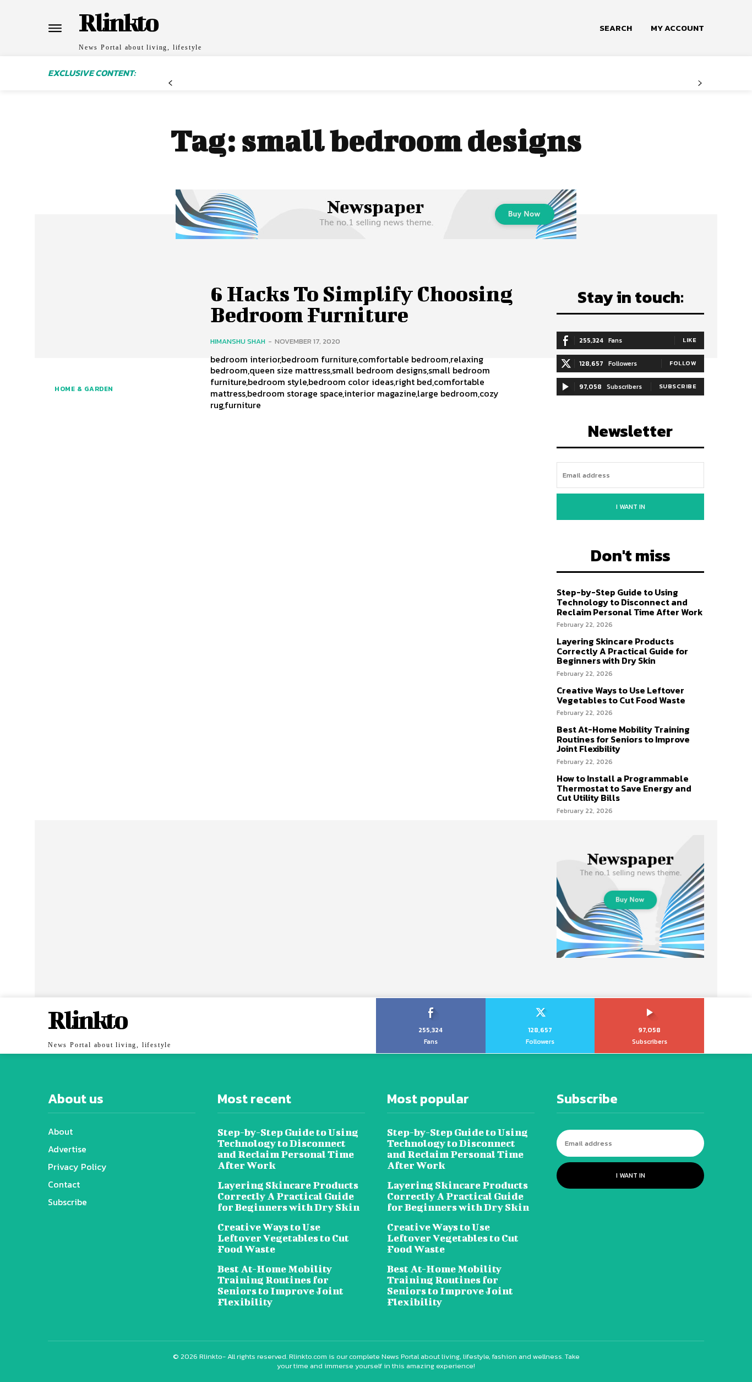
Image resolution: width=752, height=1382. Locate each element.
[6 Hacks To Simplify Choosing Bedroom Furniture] (121, 346)
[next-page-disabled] (700, 83)
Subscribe (678, 386)
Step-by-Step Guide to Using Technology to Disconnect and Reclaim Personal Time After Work (630, 602)
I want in (630, 507)
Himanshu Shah (237, 341)
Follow (682, 363)
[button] (616, 28)
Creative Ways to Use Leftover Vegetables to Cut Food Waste (621, 695)
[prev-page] (170, 83)
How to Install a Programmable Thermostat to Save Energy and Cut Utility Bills (624, 788)
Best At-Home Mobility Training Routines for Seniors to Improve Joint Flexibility (623, 739)
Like (689, 339)
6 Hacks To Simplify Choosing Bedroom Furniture (361, 304)
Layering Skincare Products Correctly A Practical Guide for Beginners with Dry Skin (622, 651)
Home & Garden (84, 389)
